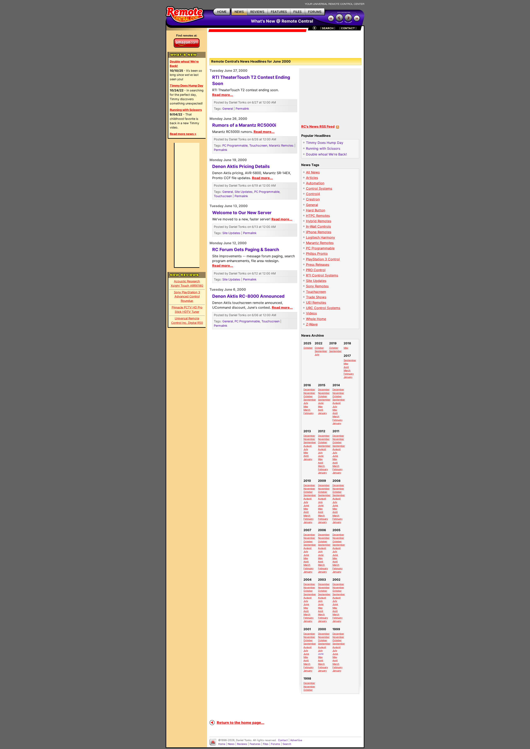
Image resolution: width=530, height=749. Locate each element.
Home (221, 743)
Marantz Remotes (281, 145)
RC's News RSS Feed (318, 126)
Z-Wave (312, 324)
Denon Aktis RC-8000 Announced (248, 296)
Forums (275, 743)
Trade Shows (316, 297)
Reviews (242, 743)
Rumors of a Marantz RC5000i (244, 125)
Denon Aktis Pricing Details (241, 166)
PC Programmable (235, 145)
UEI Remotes (316, 302)
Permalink (242, 108)
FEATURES (279, 12)
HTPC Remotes (318, 216)
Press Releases (317, 264)
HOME (221, 12)
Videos (311, 313)
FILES (297, 12)
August (336, 403)
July (317, 354)
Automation (315, 183)
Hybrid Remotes (318, 221)
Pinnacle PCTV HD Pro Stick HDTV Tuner (187, 309)
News (231, 743)
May (346, 347)
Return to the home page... (240, 722)
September (321, 351)
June (321, 403)
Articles (312, 178)
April (346, 367)
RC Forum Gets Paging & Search (245, 249)
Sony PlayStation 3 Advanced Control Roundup (187, 296)
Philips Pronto (317, 253)
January (348, 377)
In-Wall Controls (318, 226)
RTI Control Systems (322, 275)
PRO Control (315, 270)
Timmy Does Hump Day (186, 85)
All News (313, 172)
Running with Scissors (186, 110)
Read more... (222, 95)
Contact (283, 740)
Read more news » (183, 134)
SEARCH (328, 28)
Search (287, 743)
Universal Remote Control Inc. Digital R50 (187, 320)
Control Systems (319, 188)
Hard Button (315, 210)
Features (255, 743)
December (309, 389)
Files (266, 743)
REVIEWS (257, 12)
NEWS (239, 12)
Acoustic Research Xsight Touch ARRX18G (187, 283)
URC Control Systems (323, 308)
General (227, 108)
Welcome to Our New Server (242, 212)
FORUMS (315, 12)
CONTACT (348, 28)
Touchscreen (258, 145)
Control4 (313, 194)
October (308, 347)
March (347, 370)
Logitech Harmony (320, 237)
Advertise (296, 740)
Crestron (313, 199)
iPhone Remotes (318, 232)
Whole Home (316, 319)
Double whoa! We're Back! (184, 64)
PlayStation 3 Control (323, 259)
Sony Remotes (317, 286)
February (349, 373)
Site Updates (244, 191)
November (309, 393)
